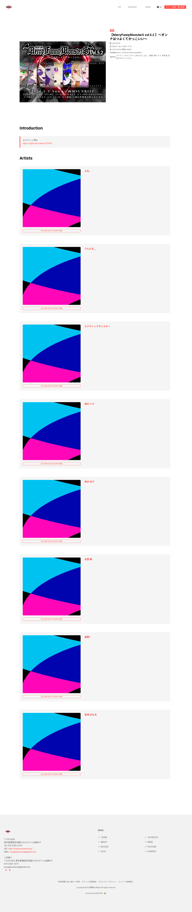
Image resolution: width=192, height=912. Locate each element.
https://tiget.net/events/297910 (37, 143)
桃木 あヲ (89, 481)
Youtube (151, 846)
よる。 (88, 171)
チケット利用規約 (89, 882)
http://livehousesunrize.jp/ (21, 848)
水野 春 (88, 559)
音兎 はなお (91, 714)
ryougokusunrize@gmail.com (23, 852)
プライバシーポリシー (107, 882)
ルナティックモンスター (97, 326)
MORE (148, 7)
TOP (119, 7)
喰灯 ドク (89, 404)
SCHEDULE (132, 7)
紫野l (87, 637)
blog (103, 851)
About (104, 842)
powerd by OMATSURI (94, 893)
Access (104, 846)
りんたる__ (91, 248)
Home (104, 837)
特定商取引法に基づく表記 (69, 882)
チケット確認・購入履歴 (175, 7)
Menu (150, 842)
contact (151, 851)
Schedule (152, 837)
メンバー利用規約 (125, 882)
